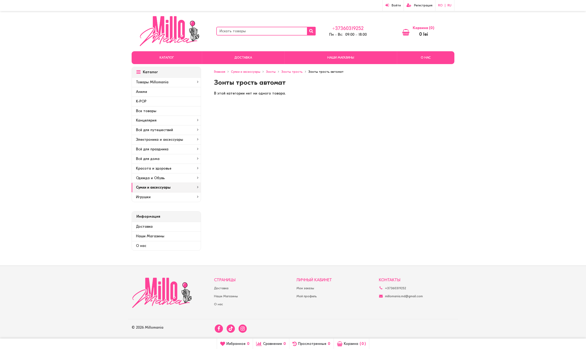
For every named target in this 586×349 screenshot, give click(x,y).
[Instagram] (242, 328)
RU (449, 5)
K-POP (141, 101)
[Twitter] (231, 328)
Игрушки (143, 197)
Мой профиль (306, 296)
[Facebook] (219, 328)
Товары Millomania (152, 82)
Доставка (243, 58)
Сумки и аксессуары (153, 187)
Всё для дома (148, 159)
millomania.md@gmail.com (404, 296)
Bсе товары (146, 111)
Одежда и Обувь (150, 178)
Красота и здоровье (153, 168)
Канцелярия (146, 120)
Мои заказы (305, 288)
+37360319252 (348, 28)
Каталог (167, 58)
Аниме (141, 92)
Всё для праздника (152, 149)
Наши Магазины (340, 58)
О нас (426, 58)
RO (440, 5)
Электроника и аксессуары (159, 140)
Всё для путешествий (154, 130)
